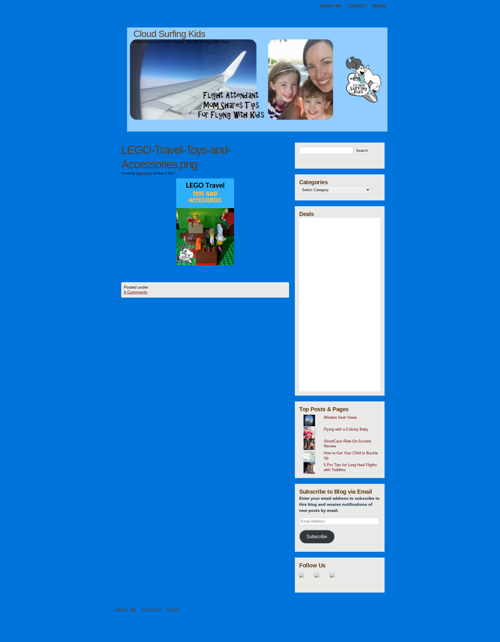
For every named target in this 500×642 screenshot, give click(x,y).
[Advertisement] (339, 304)
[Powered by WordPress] (467, 632)
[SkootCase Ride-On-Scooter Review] (342, 438)
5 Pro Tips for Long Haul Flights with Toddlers (350, 467)
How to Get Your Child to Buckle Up (351, 455)
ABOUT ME (330, 6)
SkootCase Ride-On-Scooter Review (347, 443)
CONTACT (357, 6)
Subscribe (316, 536)
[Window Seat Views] (342, 414)
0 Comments (135, 292)
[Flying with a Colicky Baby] (342, 426)
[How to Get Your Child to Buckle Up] (342, 450)
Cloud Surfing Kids (169, 34)
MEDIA (379, 6)
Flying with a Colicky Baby (346, 429)
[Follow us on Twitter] (321, 580)
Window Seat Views (340, 417)
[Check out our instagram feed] (337, 580)
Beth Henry (144, 173)
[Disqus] (205, 370)
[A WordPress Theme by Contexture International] (37, 632)
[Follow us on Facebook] (306, 580)
